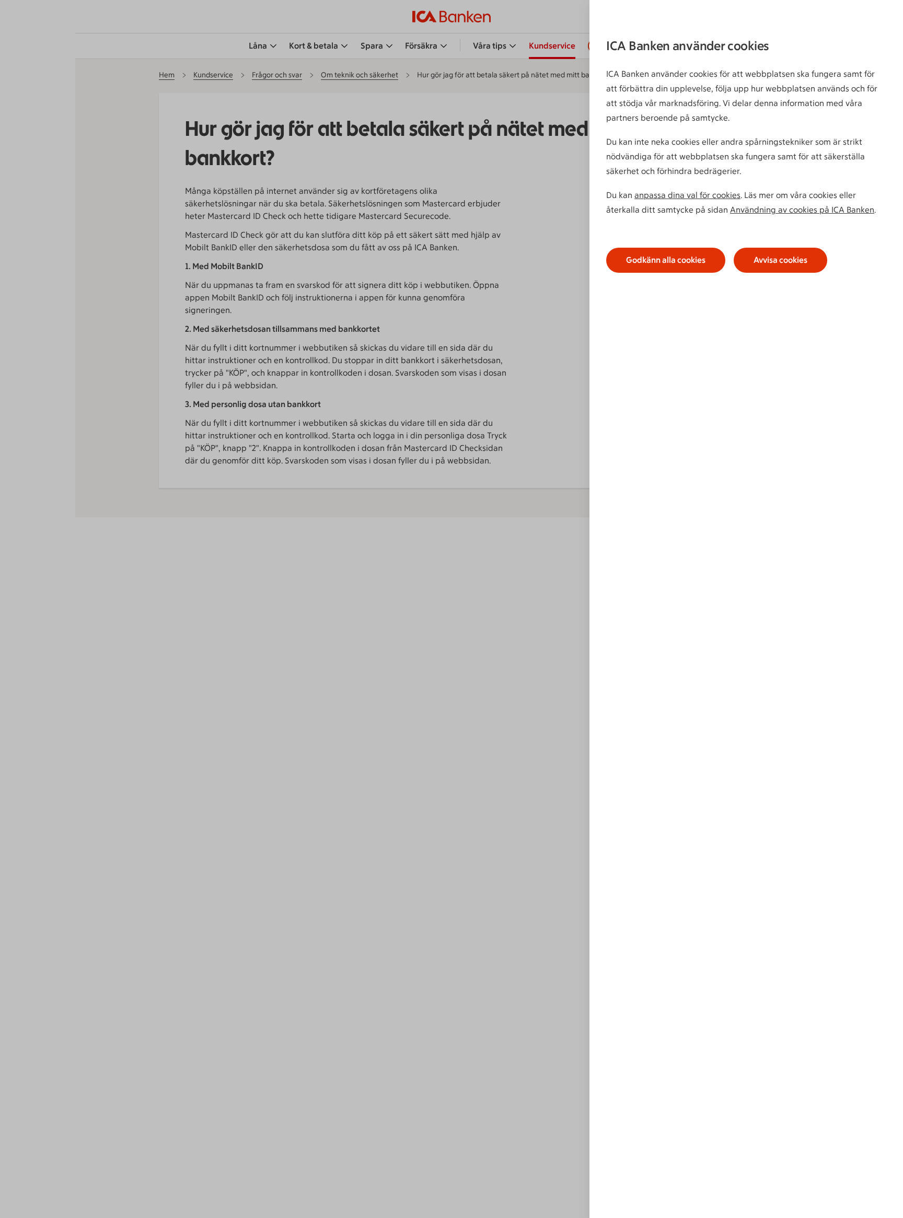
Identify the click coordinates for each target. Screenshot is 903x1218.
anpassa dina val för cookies (687, 195)
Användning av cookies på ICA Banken (802, 210)
